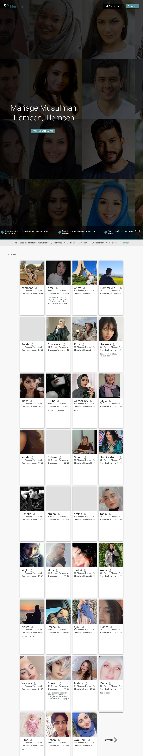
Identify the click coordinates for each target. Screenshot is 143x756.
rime (51, 288)
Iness (25, 401)
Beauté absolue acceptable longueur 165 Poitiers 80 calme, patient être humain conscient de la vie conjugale (58, 696)
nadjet (78, 570)
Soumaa (105, 344)
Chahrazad (54, 344)
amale (25, 457)
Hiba (51, 570)
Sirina (51, 401)
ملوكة (25, 570)
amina (52, 514)
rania (103, 514)
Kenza (52, 740)
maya (103, 570)
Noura (25, 627)
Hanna (104, 627)
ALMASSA (81, 401)
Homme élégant (109, 288)
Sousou (53, 683)
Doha (103, 683)
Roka (77, 344)
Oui (23, 749)
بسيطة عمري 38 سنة (29, 636)
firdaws (52, 457)
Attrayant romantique (56, 410)
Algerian (83, 243)
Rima (25, 740)
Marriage (71, 243)
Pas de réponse (105, 693)
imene (52, 627)
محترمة (76, 410)
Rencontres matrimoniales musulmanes (31, 243)
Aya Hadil (80, 740)
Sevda (25, 344)
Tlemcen (113, 243)
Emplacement (98, 243)
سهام (103, 401)
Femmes (58, 243)
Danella (26, 514)
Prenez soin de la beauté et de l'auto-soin (110, 355)
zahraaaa (27, 288)
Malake (79, 683)
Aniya (77, 288)
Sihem (78, 457)
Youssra (27, 683)
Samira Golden (109, 457)
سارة (77, 627)
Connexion (132, 6)
